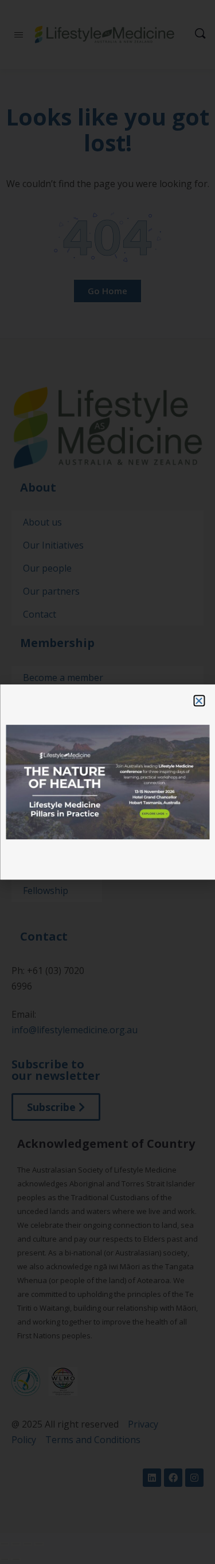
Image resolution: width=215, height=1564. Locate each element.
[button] (199, 700)
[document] (107, 782)
